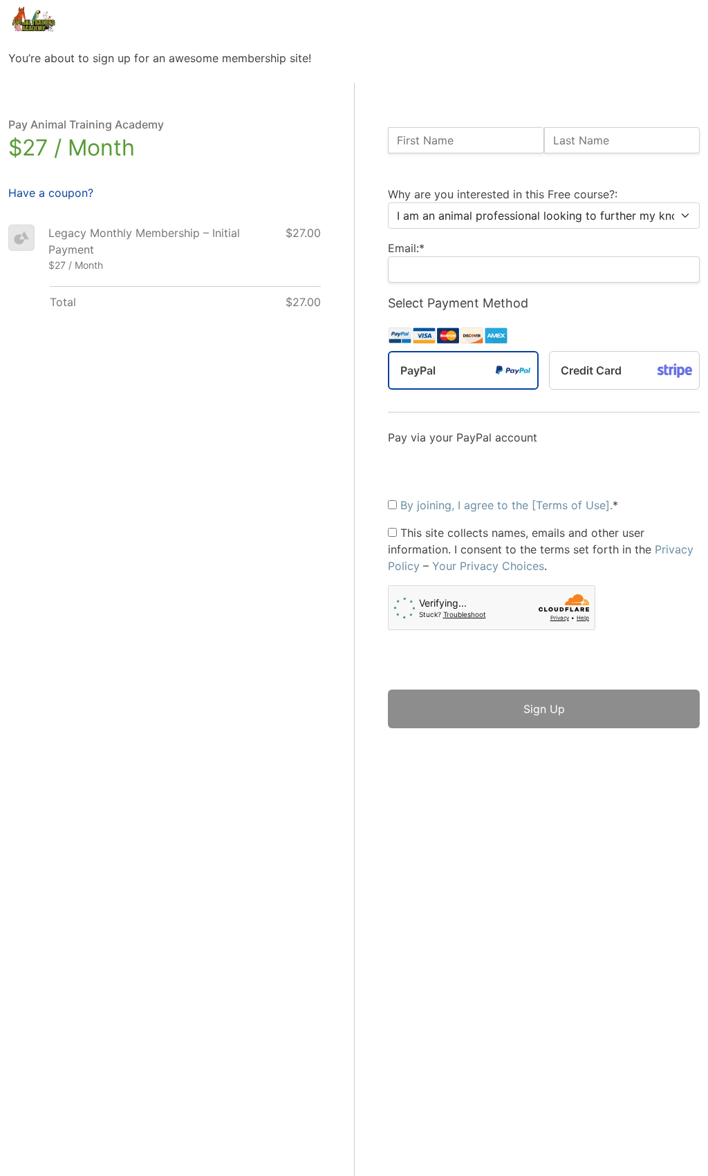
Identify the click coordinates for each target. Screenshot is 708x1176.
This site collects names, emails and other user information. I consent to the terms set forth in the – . (540, 549)
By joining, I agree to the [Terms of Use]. (506, 505)
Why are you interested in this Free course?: (502, 194)
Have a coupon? (50, 193)
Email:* (406, 248)
